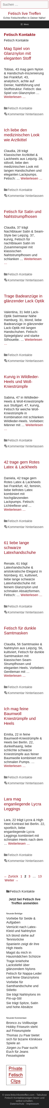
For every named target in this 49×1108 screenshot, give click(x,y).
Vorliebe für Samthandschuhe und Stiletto (22, 986)
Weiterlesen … (15, 97)
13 (40, 876)
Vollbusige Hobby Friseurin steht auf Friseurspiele (22, 1026)
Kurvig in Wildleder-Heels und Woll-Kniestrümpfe (21, 381)
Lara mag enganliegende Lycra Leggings (22, 804)
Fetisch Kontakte (20, 108)
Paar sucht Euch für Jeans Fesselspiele (22, 1051)
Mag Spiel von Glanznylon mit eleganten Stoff (17, 53)
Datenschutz (17, 1103)
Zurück (11, 876)
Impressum (32, 1103)
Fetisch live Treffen (24, 13)
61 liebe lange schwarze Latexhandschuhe (20, 547)
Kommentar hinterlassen (25, 114)
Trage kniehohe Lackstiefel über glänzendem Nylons (20, 965)
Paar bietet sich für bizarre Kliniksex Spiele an (24, 1039)
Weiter (11, 880)
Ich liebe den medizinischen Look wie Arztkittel (22, 135)
